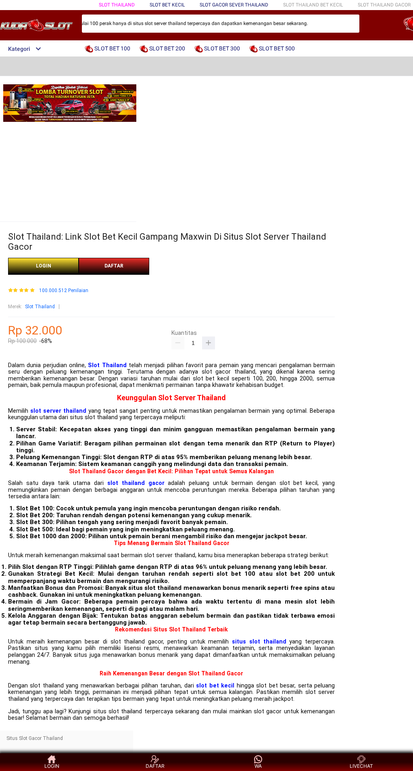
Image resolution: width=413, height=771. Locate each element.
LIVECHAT (361, 766)
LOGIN (43, 266)
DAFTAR (113, 266)
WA (258, 766)
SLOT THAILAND (117, 5)
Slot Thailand (40, 306)
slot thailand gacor (136, 483)
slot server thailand (58, 410)
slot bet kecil (215, 685)
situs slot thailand (259, 641)
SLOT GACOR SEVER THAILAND (234, 5)
